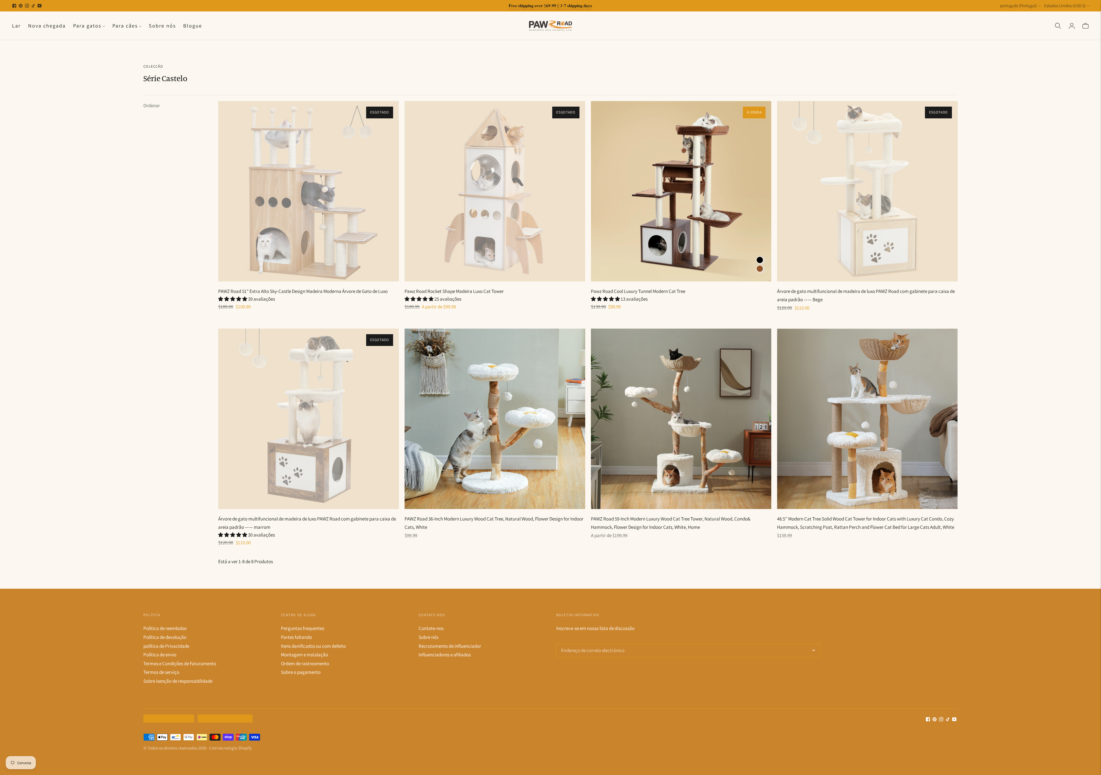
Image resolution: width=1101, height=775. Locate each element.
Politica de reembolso (165, 628)
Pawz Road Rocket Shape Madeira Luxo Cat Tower (454, 291)
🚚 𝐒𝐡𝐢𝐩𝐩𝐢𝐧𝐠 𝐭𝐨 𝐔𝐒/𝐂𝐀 (550, 5)
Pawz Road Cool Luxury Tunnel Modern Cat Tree (638, 291)
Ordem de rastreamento (305, 663)
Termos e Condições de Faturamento (179, 663)
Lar (16, 25)
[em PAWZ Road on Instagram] (27, 6)
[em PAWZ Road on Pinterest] (21, 6)
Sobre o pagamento (301, 672)
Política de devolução (164, 637)
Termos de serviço (161, 672)
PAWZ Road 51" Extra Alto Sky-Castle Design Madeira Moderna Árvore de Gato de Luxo (303, 291)
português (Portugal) (1018, 5)
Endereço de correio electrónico (590, 644)
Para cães (125, 25)
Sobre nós (162, 25)
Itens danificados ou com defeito (313, 646)
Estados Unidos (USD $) (1065, 5)
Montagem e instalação (304, 654)
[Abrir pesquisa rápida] (1058, 25)
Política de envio (159, 654)
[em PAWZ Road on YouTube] (40, 6)
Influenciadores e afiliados (445, 654)
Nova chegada (47, 25)
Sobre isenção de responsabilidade (177, 681)
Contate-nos (431, 628)
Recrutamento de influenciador (450, 646)
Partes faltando (296, 637)
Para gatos (87, 25)
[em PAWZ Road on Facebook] (14, 6)
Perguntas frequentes (302, 628)
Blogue (192, 25)
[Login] (1072, 25)
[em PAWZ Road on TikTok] (33, 6)
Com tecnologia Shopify (230, 748)
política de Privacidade (166, 646)
